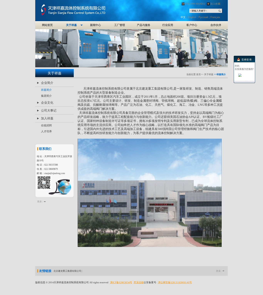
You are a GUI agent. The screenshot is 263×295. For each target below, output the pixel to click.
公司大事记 (48, 110)
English (192, 17)
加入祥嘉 (47, 118)
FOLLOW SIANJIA (194, 3)
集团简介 (46, 95)
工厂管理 (119, 25)
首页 (198, 74)
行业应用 (167, 25)
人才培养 (46, 131)
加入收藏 (215, 3)
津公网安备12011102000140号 (175, 282)
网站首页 (47, 25)
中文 (183, 17)
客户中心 (191, 25)
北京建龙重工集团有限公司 (67, 271)
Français (215, 17)
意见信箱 (139, 282)
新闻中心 (95, 25)
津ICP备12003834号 (121, 282)
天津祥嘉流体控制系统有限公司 (86, 10)
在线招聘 (46, 125)
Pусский (203, 17)
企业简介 (47, 82)
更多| (39, 201)
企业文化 (47, 102)
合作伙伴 (215, 25)
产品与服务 (143, 25)
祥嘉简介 (46, 89)
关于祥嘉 (71, 25)
